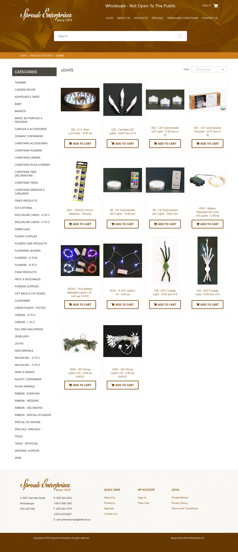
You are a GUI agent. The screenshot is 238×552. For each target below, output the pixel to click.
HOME (109, 18)
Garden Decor (25, 89)
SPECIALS (157, 18)
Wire (18, 457)
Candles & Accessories (31, 129)
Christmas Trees (26, 182)
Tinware (20, 82)
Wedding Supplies (27, 450)
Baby (18, 103)
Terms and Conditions (185, 508)
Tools (19, 436)
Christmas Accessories (31, 143)
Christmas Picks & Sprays (32, 164)
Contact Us (110, 513)
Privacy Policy (180, 502)
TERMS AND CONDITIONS (182, 18)
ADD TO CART (82, 143)
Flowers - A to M (26, 257)
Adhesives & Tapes (27, 96)
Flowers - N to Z (26, 264)
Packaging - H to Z (27, 364)
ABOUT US (123, 18)
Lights (19, 343)
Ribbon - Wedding (27, 400)
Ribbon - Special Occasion (33, 414)
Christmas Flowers (28, 150)
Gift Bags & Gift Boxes (30, 293)
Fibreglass (22, 229)
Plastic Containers (28, 379)
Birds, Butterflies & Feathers (28, 120)
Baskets (20, 111)
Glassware (22, 300)
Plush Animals (25, 386)
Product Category (41, 55)
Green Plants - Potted (30, 307)
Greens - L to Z (25, 322)
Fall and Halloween (29, 329)
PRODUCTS (141, 18)
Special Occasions (27, 422)
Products (109, 502)
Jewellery (22, 336)
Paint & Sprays (24, 372)
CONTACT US (210, 18)
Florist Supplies (26, 236)
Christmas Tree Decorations (25, 173)
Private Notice (180, 497)
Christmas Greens (27, 157)
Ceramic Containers (29, 136)
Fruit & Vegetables (28, 279)
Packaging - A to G (27, 357)
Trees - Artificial (26, 443)
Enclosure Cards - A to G (32, 214)
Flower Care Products (31, 243)
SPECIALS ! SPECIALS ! (28, 429)
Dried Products (26, 200)
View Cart (143, 502)
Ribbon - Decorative (29, 407)
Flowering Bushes (28, 250)
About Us (109, 497)
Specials (109, 508)
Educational (23, 207)
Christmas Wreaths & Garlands (30, 191)
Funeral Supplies (27, 286)
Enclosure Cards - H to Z (32, 222)
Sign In (142, 497)
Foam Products (26, 272)
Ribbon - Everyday (27, 393)
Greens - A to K (25, 314)
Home (23, 55)
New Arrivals (24, 350)
